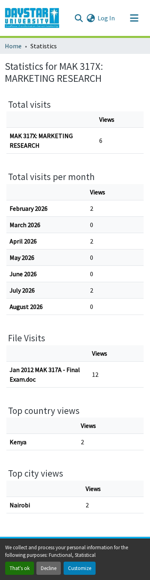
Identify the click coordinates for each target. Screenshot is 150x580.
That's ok (20, 568)
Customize (79, 568)
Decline (48, 568)
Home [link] (13, 46)
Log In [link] (106, 18)
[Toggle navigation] (134, 18)
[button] (32, 18)
